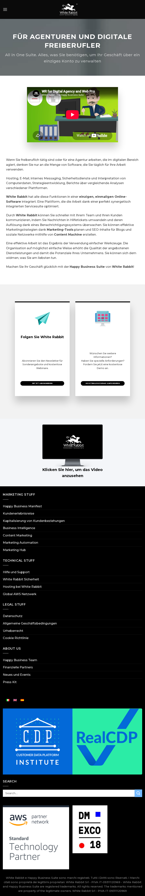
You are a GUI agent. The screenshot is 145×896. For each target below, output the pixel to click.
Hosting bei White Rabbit (22, 587)
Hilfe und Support (16, 572)
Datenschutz (12, 616)
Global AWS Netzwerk (19, 594)
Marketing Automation (20, 542)
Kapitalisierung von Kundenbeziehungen (34, 521)
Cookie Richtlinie (16, 638)
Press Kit (10, 682)
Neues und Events (17, 674)
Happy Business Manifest (22, 506)
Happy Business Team (20, 660)
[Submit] (138, 793)
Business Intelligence (19, 528)
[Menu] (5, 9)
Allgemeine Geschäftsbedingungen (30, 623)
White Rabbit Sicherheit (21, 579)
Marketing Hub (14, 550)
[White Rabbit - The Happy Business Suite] (68, 9)
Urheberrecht (13, 631)
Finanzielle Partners (18, 667)
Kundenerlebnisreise (18, 513)
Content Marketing (17, 535)
